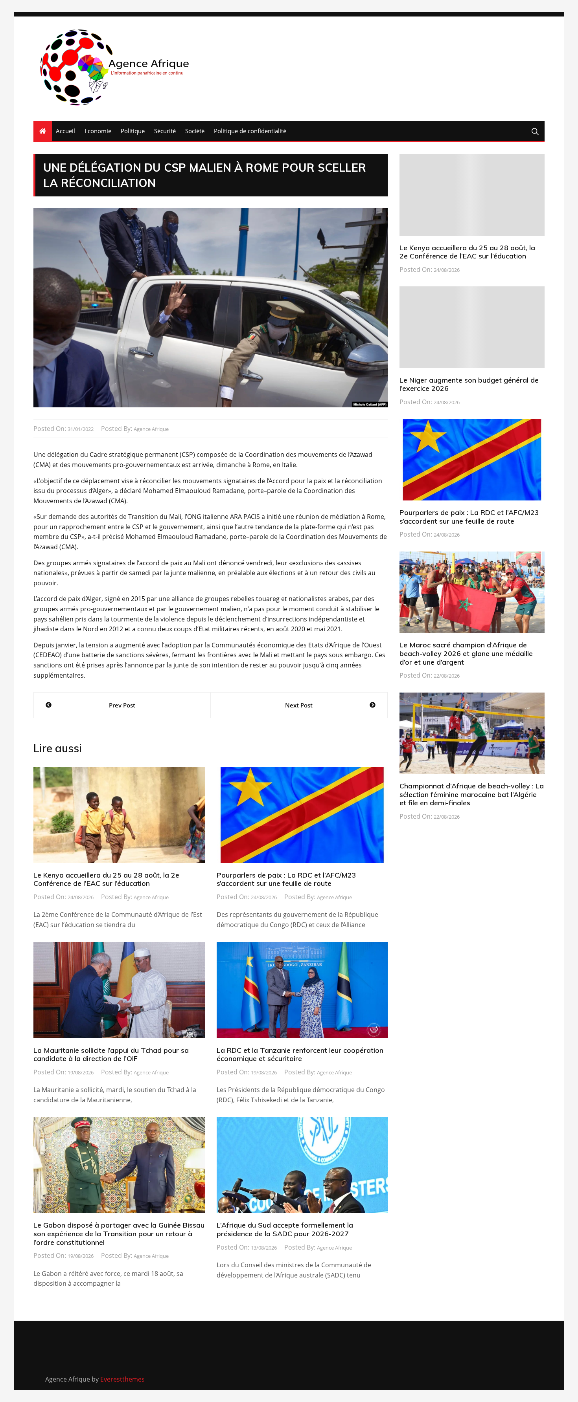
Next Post (299, 705)
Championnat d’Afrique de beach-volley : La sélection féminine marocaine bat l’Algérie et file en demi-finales (471, 794)
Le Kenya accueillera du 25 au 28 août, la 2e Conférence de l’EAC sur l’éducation (106, 879)
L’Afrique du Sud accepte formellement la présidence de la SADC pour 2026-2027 (285, 1229)
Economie (98, 131)
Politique (133, 131)
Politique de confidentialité (250, 131)
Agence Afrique (151, 429)
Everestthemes (122, 1379)
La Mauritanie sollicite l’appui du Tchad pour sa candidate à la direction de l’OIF (111, 1054)
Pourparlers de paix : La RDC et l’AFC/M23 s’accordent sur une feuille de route (286, 879)
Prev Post (122, 705)
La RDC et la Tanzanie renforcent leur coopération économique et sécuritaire (300, 1054)
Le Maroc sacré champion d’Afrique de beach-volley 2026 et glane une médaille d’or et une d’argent (466, 653)
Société (194, 131)
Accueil (65, 131)
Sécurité (165, 131)
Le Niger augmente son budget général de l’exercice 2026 (469, 384)
